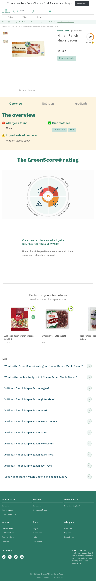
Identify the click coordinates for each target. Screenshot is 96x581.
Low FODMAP (38, 541)
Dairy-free (68, 529)
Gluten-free (37, 533)
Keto (72, 130)
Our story (5, 506)
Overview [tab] (15, 104)
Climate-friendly (8, 529)
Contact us (37, 506)
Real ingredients (66, 58)
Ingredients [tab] (80, 104)
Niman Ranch (63, 31)
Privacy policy (57, 577)
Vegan (35, 529)
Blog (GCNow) (7, 510)
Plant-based (7, 541)
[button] (23, 11)
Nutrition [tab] (48, 104)
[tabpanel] (48, 126)
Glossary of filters (40, 510)
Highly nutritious (8, 533)
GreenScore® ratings (10, 514)
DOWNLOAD (82, 4)
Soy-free (67, 533)
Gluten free (59, 130)
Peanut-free (69, 537)
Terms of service (42, 577)
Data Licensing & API (72, 506)
